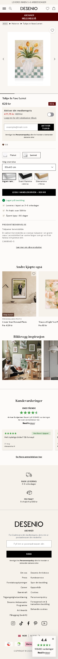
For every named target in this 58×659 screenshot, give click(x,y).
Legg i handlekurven (29, 192)
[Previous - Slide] (3, 59)
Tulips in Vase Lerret (32, 23)
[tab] (7, 93)
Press (24, 577)
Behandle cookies (39, 609)
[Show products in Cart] (54, 8)
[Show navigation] (4, 8)
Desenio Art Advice (40, 573)
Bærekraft (22, 592)
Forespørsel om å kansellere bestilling (40, 603)
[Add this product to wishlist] (52, 30)
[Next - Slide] (54, 59)
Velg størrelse (9, 162)
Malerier (15, 23)
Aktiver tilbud (45, 127)
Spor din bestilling (39, 582)
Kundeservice (37, 577)
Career (24, 587)
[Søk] (10, 8)
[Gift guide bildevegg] (21, 360)
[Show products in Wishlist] (47, 8)
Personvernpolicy (23, 135)
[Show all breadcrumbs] (5, 23)
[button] (44, 646)
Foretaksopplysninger (17, 582)
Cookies (34, 592)
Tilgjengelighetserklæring (15, 597)
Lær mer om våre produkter (29, 247)
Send (29, 554)
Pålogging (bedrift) (18, 615)
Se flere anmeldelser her (29, 457)
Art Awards (22, 610)
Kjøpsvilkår (36, 587)
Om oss (23, 573)
